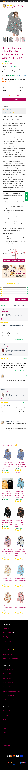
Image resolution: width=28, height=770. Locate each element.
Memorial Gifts (7, 687)
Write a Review (23, 300)
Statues (5, 741)
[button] (8, 64)
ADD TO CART (14, 95)
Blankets (5, 724)
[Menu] (25, 6)
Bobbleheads (6, 745)
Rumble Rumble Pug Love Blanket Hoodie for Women (16, 395)
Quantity (21, 87)
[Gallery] (14, 27)
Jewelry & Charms (8, 711)
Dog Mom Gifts (7, 674)
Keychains (6, 736)
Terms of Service (7, 654)
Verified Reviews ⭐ (8, 650)
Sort (15, 305)
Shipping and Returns (9, 637)
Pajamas (5, 715)
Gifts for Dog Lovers (9, 669)
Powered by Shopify (18, 761)
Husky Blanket (14, 163)
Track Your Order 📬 (9, 632)
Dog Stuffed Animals (9, 695)
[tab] (14, 106)
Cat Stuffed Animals (8, 699)
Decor (4, 732)
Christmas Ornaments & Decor (11, 691)
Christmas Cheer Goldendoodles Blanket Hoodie (15, 315)
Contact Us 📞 (7, 628)
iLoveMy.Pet (11, 761)
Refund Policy (7, 641)
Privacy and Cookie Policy (10, 658)
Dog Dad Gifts (7, 678)
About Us (5, 645)
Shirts (4, 719)
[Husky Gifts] (14, 261)
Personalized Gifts (8, 682)
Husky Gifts (7, 179)
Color (3, 87)
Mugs (4, 728)
